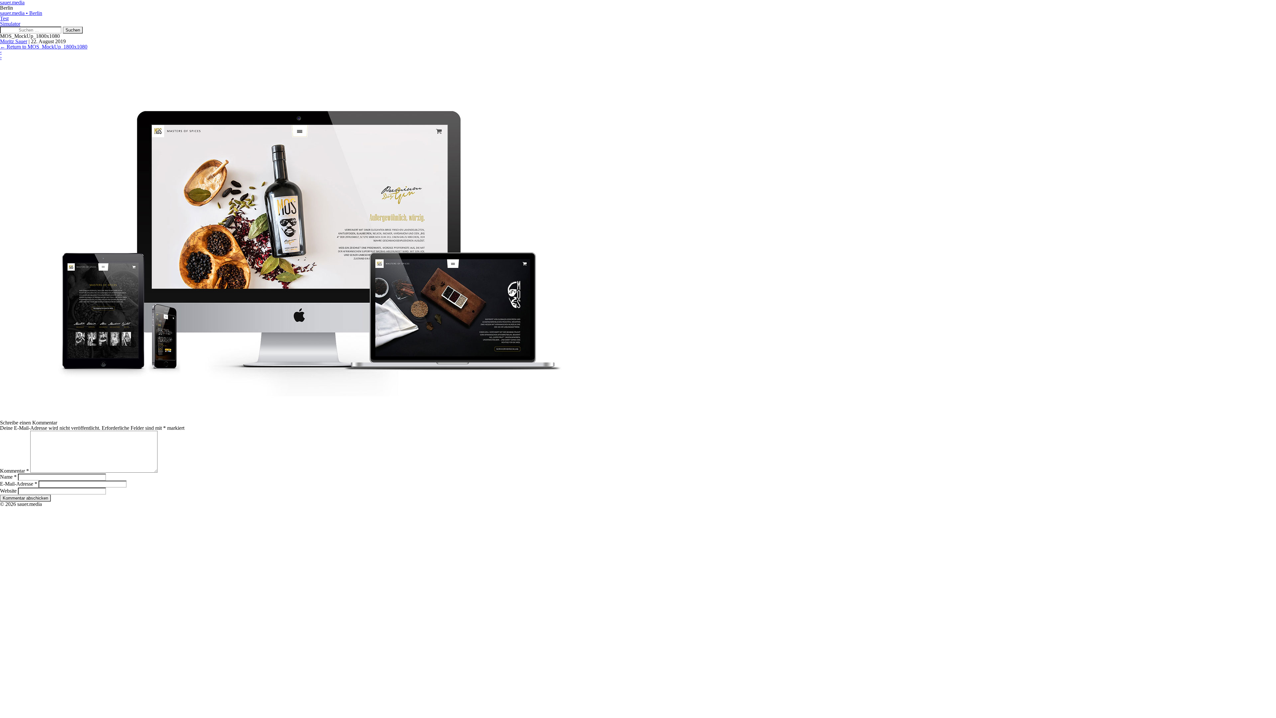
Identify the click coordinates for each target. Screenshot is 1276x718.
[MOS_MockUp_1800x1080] (299, 417)
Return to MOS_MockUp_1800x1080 (43, 47)
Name (8, 477)
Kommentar (14, 471)
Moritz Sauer (13, 41)
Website (8, 491)
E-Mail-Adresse (18, 484)
